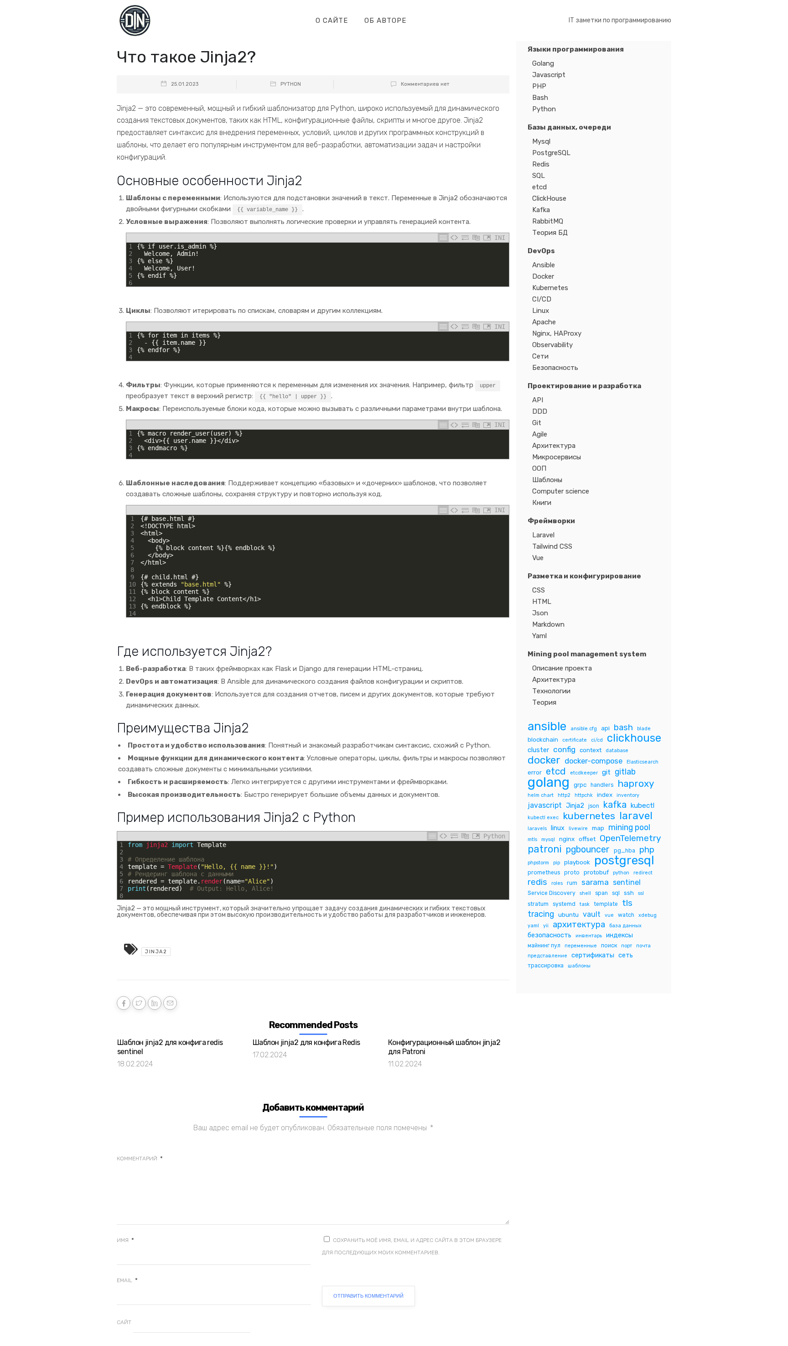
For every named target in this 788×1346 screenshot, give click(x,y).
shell (585, 893)
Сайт (124, 1322)
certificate (574, 740)
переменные (581, 946)
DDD (539, 411)
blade (644, 729)
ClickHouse (549, 198)
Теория (544, 702)
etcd (539, 187)
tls (627, 903)
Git (536, 423)
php (646, 850)
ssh (629, 892)
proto (572, 872)
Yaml (539, 636)
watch (626, 915)
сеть (625, 955)
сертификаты (592, 955)
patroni (545, 849)
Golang (543, 63)
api (605, 728)
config (564, 749)
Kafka (541, 210)
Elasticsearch (642, 762)
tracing (541, 914)
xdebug (647, 915)
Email (127, 1280)
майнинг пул (544, 945)
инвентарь (588, 936)
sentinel (627, 882)
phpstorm (538, 863)
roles (557, 883)
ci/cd (597, 740)
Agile (539, 434)
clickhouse (634, 738)
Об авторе (385, 20)
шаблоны (579, 966)
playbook (577, 862)
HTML (541, 602)
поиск (609, 945)
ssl (641, 893)
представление (547, 956)
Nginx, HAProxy (556, 333)
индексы (619, 935)
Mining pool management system (587, 654)
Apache (544, 322)
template (606, 904)
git (606, 772)
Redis (541, 164)
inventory (628, 795)
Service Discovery (551, 893)
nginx (567, 838)
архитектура (579, 925)
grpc (580, 784)
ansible (547, 726)
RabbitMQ (547, 221)
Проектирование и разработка (584, 386)
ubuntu (568, 914)
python (621, 873)
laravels (537, 829)
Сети (540, 356)
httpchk (584, 795)
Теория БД (550, 233)
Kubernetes (550, 288)
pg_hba (624, 850)
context (590, 750)
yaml (533, 926)
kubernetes (589, 816)
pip (556, 863)
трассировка (546, 965)
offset (587, 838)
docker (544, 760)
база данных (625, 926)
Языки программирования (576, 49)
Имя (125, 1240)
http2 (564, 795)
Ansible (543, 265)
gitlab (625, 771)
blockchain (543, 739)
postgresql (624, 860)
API (537, 400)
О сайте (332, 20)
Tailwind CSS (552, 546)
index (604, 794)
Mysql (541, 141)
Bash (540, 98)
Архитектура (553, 446)
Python (290, 84)
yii (546, 926)
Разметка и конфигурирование (584, 576)
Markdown (548, 624)
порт (626, 946)
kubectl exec (543, 818)
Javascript (548, 75)
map (598, 828)
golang (549, 782)
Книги (541, 503)
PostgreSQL (551, 153)
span (601, 893)
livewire (578, 829)
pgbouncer (588, 849)
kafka (615, 805)
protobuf (596, 872)
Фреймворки (551, 521)
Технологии (551, 691)
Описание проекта (562, 668)
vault (592, 914)
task (585, 904)
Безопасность (555, 368)
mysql (548, 839)
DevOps (541, 251)
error (535, 772)
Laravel (543, 535)
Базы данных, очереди (569, 127)
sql (616, 893)
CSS (538, 590)
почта (643, 946)
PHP (539, 86)
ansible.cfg (583, 729)
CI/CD (541, 299)
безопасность (549, 935)
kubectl (642, 805)
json (593, 806)
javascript (545, 805)
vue (609, 915)
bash (623, 728)
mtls (532, 839)
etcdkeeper (584, 773)
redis (537, 882)
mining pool (629, 827)
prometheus (544, 872)
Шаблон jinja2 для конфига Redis (306, 1042)
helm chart (541, 795)
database (617, 751)
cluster (538, 750)
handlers (602, 785)
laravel (636, 816)
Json (540, 613)
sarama (595, 882)
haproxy (635, 784)
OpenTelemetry (630, 838)
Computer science (560, 491)
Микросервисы (556, 457)
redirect (643, 873)
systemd (564, 904)
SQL (538, 175)
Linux (540, 311)
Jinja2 (156, 952)
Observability (552, 345)
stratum (538, 904)
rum (572, 883)
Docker (543, 276)
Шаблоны (547, 480)
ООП (539, 468)
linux (558, 828)
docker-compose (593, 760)
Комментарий (140, 1158)
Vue (538, 558)
